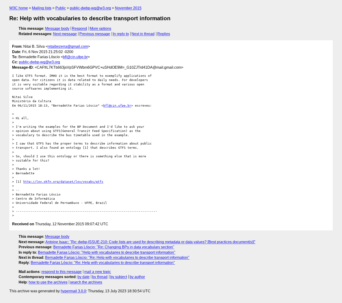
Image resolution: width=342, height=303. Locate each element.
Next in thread (142, 34)
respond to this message (61, 272)
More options (100, 28)
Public (60, 8)
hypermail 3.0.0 (73, 291)
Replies (163, 34)
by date (83, 277)
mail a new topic (97, 272)
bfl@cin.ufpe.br (75, 57)
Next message (65, 34)
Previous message (94, 34)
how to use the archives (48, 282)
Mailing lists (41, 8)
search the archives (86, 282)
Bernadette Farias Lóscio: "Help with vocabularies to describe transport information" (106, 252)
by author (137, 277)
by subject (118, 277)
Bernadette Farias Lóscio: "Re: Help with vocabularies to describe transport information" (117, 257)
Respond (79, 28)
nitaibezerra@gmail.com (68, 46)
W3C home (18, 8)
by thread (99, 277)
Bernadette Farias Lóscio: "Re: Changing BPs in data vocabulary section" (113, 247)
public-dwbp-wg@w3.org (90, 8)
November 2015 (128, 8)
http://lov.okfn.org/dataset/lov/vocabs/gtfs (63, 181)
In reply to (121, 34)
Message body (57, 28)
